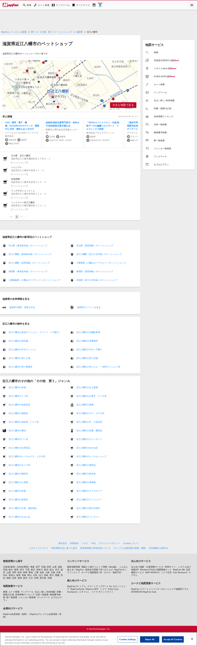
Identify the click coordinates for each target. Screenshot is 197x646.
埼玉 (22, 569)
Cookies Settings (127, 639)
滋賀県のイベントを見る (88, 307)
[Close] (192, 639)
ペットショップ (64, 32)
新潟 (46, 569)
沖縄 (49, 578)
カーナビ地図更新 (89, 572)
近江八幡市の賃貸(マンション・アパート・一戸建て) (34, 332)
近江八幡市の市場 (17, 387)
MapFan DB (179, 569)
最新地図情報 (73, 567)
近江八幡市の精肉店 (18, 473)
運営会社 (62, 543)
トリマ (103, 589)
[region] (70, 84)
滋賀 (42, 572)
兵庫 (58, 572)
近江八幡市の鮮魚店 (86, 473)
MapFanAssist (77, 589)
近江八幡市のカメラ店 (19, 465)
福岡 (8, 578)
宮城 (43, 567)
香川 (52, 575)
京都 (53, 572)
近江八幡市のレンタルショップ (91, 456)
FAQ (93, 543)
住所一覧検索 (42, 594)
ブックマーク (43, 597)
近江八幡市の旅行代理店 (88, 508)
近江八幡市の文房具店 (19, 447)
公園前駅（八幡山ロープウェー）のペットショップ (101, 263)
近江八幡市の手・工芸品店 (89, 422)
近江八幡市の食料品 (86, 465)
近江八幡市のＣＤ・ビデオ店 (90, 413)
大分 (31, 578)
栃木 (11, 569)
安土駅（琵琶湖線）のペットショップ (94, 245)
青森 (32, 567)
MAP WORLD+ (152, 572)
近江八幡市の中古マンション (23, 349)
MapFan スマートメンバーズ (145, 589)
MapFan (5, 32)
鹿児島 (43, 578)
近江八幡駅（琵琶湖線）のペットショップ (29, 263)
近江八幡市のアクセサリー (89, 491)
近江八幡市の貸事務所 (87, 340)
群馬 (16, 569)
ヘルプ (85, 543)
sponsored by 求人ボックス (128, 116)
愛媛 (57, 575)
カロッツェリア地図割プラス (175, 589)
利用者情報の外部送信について (95, 548)
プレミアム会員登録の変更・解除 (129, 548)
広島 (35, 575)
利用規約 (74, 543)
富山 (52, 569)
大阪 (47, 572)
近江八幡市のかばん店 (19, 516)
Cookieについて (131, 543)
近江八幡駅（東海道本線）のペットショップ (30, 254)
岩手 (38, 567)
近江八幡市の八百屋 (18, 482)
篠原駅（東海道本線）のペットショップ (28, 271)
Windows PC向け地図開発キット (156, 569)
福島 (60, 567)
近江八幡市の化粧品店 (19, 404)
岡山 (29, 575)
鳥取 (18, 575)
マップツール (27, 592)
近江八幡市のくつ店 (18, 396)
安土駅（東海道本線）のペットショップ (28, 245)
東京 (33, 569)
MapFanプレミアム (76, 586)
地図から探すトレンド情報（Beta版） (99, 567)
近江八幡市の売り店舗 (87, 358)
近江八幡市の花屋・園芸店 (89, 430)
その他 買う (46, 32)
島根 (24, 575)
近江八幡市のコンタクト (88, 516)
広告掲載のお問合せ (158, 548)
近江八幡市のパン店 (18, 439)
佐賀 (14, 578)
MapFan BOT (92, 589)
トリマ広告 (166, 572)
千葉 (27, 569)
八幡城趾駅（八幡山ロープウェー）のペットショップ (34, 280)
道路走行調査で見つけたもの (99, 569)
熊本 (25, 578)
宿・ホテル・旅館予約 (110, 572)
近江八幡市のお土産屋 (87, 387)
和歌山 (12, 575)
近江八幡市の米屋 (17, 491)
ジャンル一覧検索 (27, 597)
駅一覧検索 (11, 597)
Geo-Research (180, 572)
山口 (40, 575)
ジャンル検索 (20, 32)
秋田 (49, 567)
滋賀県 (79, 32)
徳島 (46, 575)
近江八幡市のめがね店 (87, 447)
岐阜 (20, 572)
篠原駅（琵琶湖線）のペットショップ (94, 271)
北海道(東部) (9, 567)
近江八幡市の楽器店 (18, 499)
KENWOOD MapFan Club (143, 592)
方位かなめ (113, 589)
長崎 (20, 578)
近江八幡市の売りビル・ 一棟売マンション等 (98, 366)
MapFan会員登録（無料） (15, 614)
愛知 (31, 572)
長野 (14, 572)
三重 (36, 572)
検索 (5, 592)
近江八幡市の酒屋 (85, 404)
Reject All (149, 639)
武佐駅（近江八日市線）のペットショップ (96, 280)
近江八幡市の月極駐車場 (88, 332)
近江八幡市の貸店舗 (18, 340)
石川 (57, 569)
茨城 (5, 569)
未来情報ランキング (24, 594)
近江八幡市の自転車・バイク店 (24, 422)
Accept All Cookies (173, 639)
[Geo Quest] (100, 5)
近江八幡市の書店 (17, 430)
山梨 (8, 572)
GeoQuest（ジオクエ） (78, 592)
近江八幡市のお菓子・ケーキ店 (91, 396)
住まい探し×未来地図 (45, 592)
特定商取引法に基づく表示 (64, 548)
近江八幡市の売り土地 (19, 358)
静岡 (25, 572)
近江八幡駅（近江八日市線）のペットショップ (99, 254)
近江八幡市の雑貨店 (18, 413)
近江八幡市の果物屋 (86, 482)
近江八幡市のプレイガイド (89, 439)
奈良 (5, 575)
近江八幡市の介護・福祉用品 (23, 508)
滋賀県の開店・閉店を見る (22, 307)
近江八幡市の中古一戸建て (89, 349)
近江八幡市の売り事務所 (20, 366)
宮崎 (36, 578)
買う (33, 32)
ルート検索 (14, 592)
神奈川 (39, 569)
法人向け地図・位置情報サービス (147, 567)
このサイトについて (38, 548)
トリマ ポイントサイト (102, 592)
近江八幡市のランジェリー (89, 499)
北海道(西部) (23, 567)
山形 (54, 567)
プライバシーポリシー (109, 543)
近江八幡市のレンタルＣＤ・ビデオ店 (27, 456)
